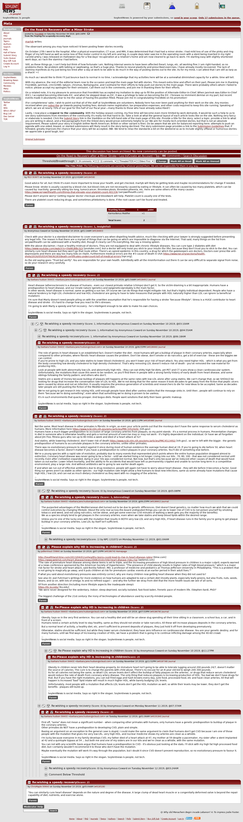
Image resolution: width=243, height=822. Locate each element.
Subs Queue (9, 58)
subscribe (53, 105)
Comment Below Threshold (67, 774)
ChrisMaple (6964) (40, 786)
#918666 (152, 347)
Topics (6, 41)
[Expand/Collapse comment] (25, 172)
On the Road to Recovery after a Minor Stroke (59, 29)
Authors (7, 44)
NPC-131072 (111, 539)
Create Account (11, 64)
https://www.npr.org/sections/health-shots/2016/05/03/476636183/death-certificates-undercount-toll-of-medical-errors (115, 255)
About (6, 33)
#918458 (89, 177)
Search (6, 47)
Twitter (6, 102)
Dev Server (8, 116)
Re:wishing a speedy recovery (60, 172)
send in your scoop (185, 18)
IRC (5, 105)
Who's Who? (9, 111)
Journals (7, 38)
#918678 (155, 612)
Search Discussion (195, 155)
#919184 (156, 716)
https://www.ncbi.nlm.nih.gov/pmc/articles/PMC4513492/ (143, 440)
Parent (29, 205)
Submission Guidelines (211, 126)
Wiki (5, 108)
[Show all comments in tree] (35, 172)
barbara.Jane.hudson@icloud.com (73, 280)
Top (157, 155)
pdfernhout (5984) (50, 551)
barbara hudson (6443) (42, 280)
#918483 (97, 231)
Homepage (121, 551)
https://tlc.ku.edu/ (48, 587)
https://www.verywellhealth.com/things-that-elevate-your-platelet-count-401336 (71, 192)
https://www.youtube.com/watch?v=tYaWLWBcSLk (54, 248)
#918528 (99, 786)
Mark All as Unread (207, 161)
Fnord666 (39, 34)
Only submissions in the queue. (219, 18)
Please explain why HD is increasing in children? (87, 546)
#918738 (162, 661)
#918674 (110, 551)
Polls (5, 50)
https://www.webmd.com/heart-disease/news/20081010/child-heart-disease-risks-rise (88, 560)
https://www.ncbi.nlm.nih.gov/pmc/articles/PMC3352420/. (106, 429)
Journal (151, 280)
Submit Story (10, 55)
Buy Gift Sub (9, 61)
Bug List (7, 113)
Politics (6, 91)
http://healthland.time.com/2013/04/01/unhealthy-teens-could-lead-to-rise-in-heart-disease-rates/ (95, 557)
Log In (6, 66)
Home (72, 819)
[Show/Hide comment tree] (30, 172)
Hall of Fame (9, 52)
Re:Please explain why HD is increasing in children (92, 607)
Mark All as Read (181, 161)
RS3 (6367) (33, 177)
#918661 (155, 501)
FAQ (5, 36)
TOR (5, 119)
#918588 (149, 420)
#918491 (142, 280)
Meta (8, 23)
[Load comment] (45, 774)
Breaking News (10, 80)
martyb (29, 41)
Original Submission (35, 139)
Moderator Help (33, 806)
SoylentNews (11, 9)
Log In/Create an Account (136, 155)
